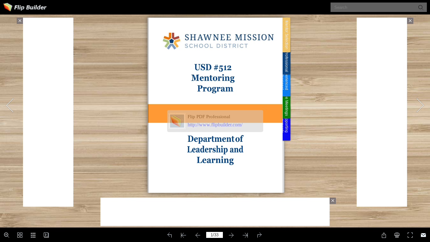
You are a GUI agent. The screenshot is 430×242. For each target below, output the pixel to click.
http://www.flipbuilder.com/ (215, 124)
